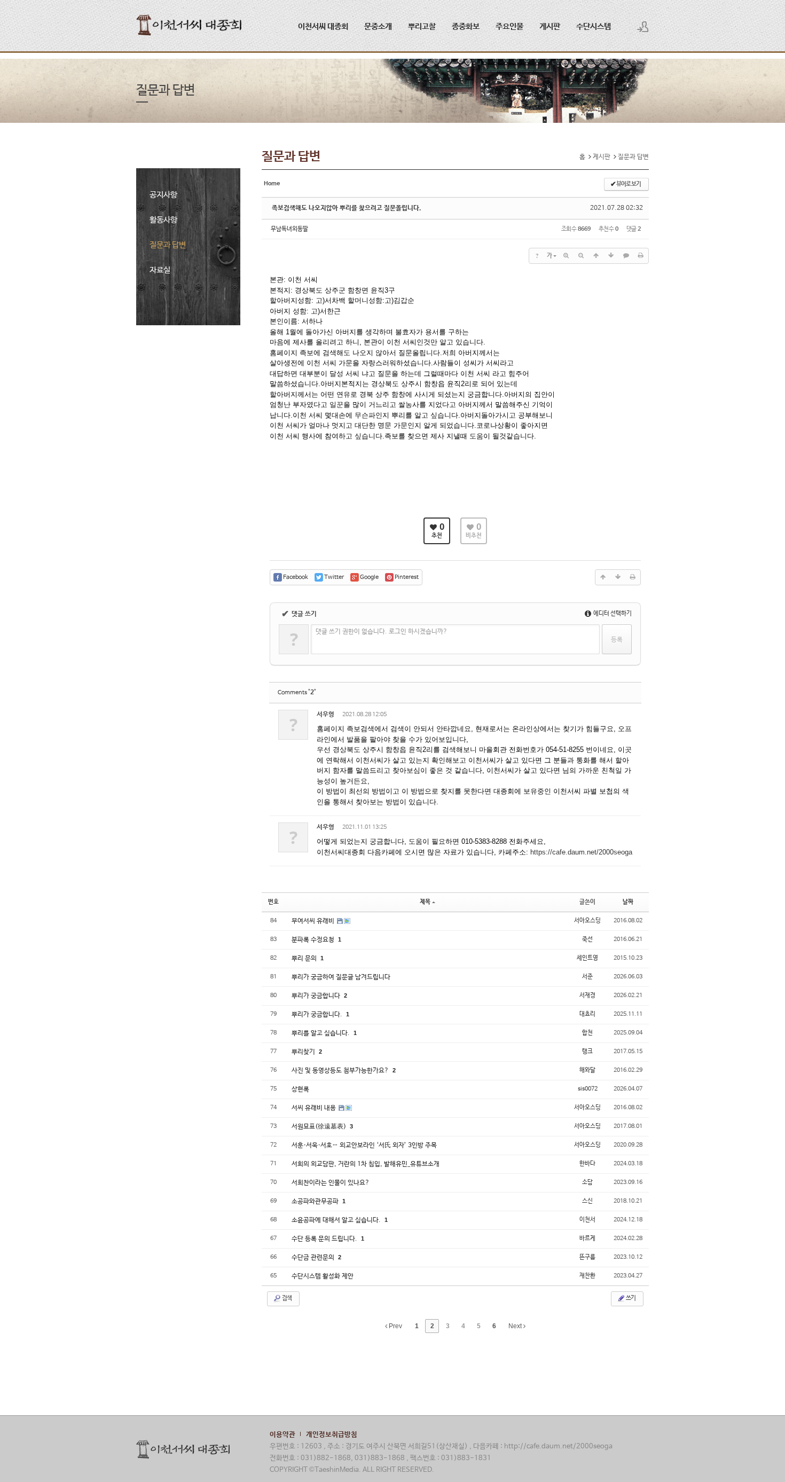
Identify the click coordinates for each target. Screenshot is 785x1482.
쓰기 (630, 1298)
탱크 (587, 1051)
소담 (587, 1182)
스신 (587, 1201)
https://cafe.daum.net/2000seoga (581, 852)
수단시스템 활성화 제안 (323, 1276)
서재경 (587, 995)
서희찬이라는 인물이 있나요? (331, 1183)
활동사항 (163, 219)
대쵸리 (587, 1014)
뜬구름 (587, 1257)
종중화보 (466, 26)
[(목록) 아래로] (610, 255)
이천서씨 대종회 (323, 26)
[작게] (581, 255)
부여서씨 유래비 (314, 921)
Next (515, 1326)
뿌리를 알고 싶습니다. (321, 1033)
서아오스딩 (587, 921)
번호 (273, 902)
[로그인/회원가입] (643, 27)
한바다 (587, 1163)
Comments (297, 692)
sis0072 (588, 1089)
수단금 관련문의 (314, 1257)
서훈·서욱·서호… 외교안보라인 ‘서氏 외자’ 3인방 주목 (364, 1145)
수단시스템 (593, 26)
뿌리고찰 (422, 26)
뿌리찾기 (304, 1052)
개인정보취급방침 (331, 1435)
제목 (425, 902)
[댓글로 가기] (625, 255)
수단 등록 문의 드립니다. (325, 1239)
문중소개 (378, 26)
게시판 (549, 26)
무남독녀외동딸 (289, 229)
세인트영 (587, 958)
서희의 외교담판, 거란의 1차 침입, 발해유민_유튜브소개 (365, 1164)
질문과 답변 (168, 244)
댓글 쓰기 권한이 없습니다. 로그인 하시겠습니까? (382, 632)
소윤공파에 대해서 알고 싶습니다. (337, 1220)
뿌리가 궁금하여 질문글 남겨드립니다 (341, 977)
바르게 (587, 1238)
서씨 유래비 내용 (314, 1108)
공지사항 (163, 194)
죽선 (587, 939)
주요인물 (509, 26)
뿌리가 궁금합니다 (317, 996)
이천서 (587, 1220)
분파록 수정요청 (314, 940)
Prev (394, 1326)
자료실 (160, 270)
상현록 (300, 1089)
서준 (587, 977)
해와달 (587, 1070)
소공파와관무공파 (316, 1201)
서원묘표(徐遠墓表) (320, 1127)
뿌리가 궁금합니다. (318, 1014)
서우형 (325, 714)
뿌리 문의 (305, 958)
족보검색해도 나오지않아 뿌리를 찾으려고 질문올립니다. (346, 208)
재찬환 (587, 1276)
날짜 (628, 902)
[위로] (595, 255)
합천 (587, 1033)
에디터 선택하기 (612, 613)
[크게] (566, 255)
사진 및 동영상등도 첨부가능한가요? (341, 1071)
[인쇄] (640, 255)
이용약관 (282, 1435)
